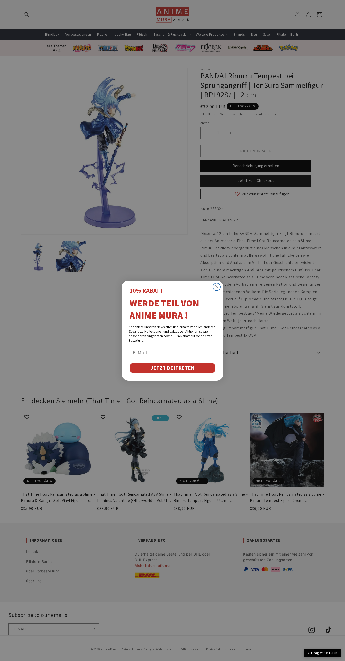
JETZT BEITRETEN (172, 368)
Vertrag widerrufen (322, 652)
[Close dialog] (216, 287)
